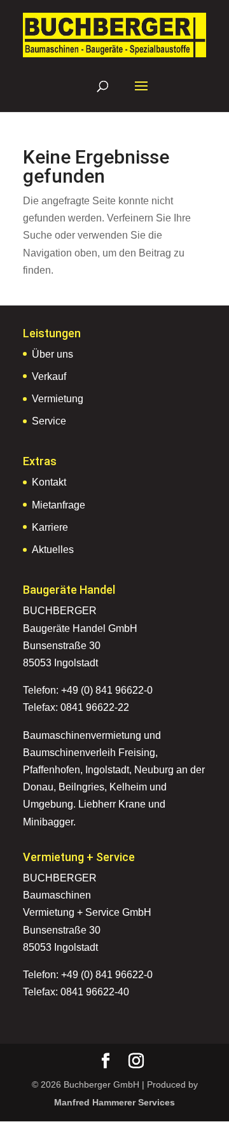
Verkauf (49, 376)
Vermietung (57, 398)
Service (49, 421)
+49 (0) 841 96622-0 (107, 690)
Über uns (52, 354)
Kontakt (49, 482)
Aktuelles (53, 549)
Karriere (50, 527)
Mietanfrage (58, 505)
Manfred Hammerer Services (114, 1102)
